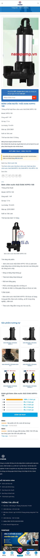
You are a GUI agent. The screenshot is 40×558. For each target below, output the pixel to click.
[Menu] (2, 3)
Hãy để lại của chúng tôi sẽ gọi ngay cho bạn (22, 92)
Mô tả (2, 181)
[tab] (20, 181)
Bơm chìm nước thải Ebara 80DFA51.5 (10, 387)
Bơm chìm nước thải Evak (24, 166)
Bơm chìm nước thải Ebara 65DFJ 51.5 (10, 365)
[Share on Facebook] (6, 175)
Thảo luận (4, 426)
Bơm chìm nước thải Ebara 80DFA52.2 (30, 387)
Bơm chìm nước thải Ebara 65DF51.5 (10, 343)
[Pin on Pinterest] (16, 175)
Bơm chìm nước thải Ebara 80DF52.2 (30, 343)
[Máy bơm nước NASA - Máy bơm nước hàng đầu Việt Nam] (20, 3)
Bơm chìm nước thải (10, 166)
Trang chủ (15, 8)
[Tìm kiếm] (38, 3)
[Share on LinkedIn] (19, 175)
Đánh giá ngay (20, 415)
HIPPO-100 (34, 168)
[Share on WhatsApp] (3, 175)
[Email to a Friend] (13, 175)
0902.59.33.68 (19, 158)
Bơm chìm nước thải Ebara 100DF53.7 (30, 365)
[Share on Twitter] (9, 175)
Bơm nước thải (24, 8)
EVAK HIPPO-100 (26, 168)
